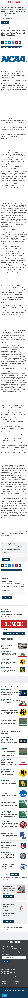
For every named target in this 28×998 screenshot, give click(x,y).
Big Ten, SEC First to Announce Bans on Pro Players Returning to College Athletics (13, 613)
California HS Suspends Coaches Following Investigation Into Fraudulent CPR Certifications (9, 866)
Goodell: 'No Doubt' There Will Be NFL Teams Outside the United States (9, 845)
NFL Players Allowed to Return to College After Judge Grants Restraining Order (9, 814)
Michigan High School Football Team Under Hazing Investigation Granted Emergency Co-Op (9, 835)
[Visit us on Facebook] (2, 972)
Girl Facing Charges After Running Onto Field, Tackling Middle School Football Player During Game (9, 804)
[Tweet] (13, 42)
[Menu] (2, 2)
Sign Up (5, 22)
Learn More (8, 896)
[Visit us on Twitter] (14, 972)
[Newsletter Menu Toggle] (26, 2)
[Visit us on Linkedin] (8, 972)
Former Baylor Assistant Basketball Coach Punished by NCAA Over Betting (8, 670)
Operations (5, 28)
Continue (7, 597)
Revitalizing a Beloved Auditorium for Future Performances (6, 647)
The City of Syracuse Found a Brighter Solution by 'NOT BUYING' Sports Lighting (9, 722)
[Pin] (16, 42)
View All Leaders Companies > (14, 633)
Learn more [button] (21, 992)
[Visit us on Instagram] (5, 972)
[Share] (6, 42)
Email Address (4, 15)
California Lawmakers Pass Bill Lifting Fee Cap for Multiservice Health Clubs (8, 655)
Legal (2, 790)
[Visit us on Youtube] (11, 972)
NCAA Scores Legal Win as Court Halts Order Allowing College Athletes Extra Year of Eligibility (9, 793)
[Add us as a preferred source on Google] (20, 42)
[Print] (2, 42)
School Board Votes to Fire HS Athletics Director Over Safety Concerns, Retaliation (8, 662)
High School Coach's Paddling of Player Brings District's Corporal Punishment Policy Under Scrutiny (9, 824)
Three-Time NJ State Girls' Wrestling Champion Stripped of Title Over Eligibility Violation (9, 856)
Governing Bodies (16, 28)
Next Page (14, 874)
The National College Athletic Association (11, 38)
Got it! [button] (4, 995)
